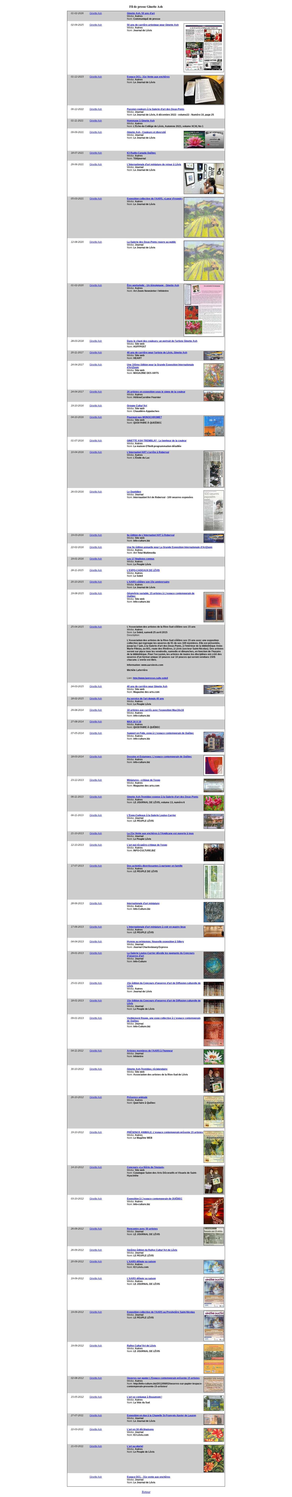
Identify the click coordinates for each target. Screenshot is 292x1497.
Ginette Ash (96, 13)
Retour (146, 1492)
